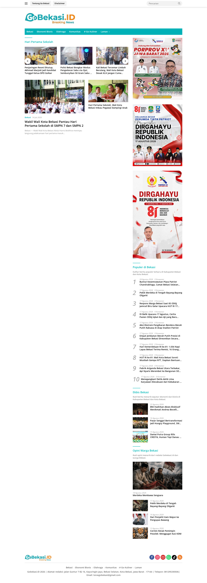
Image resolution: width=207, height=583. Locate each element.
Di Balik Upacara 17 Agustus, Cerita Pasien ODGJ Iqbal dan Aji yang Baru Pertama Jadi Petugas (158, 315)
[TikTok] (174, 557)
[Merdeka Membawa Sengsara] (157, 476)
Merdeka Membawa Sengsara (148, 495)
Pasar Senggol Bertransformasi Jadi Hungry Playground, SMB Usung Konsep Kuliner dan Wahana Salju (166, 422)
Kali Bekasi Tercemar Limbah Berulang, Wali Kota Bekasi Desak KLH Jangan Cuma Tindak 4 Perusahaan (111, 70)
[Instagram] (157, 557)
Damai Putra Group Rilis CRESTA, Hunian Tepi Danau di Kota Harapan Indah (166, 436)
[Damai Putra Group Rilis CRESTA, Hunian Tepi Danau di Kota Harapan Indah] (140, 436)
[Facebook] (151, 557)
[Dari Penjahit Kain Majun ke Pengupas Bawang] (140, 519)
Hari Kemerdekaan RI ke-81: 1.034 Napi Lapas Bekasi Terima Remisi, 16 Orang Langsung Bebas (160, 348)
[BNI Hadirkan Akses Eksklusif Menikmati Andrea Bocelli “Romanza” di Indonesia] (140, 409)
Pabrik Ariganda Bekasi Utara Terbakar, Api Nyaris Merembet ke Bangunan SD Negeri (160, 369)
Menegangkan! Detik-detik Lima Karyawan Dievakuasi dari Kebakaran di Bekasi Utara (161, 380)
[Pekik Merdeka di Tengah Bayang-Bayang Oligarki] (140, 505)
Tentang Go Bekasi (40, 3)
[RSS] (179, 557)
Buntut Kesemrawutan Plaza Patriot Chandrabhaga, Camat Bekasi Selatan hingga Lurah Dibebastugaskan (159, 283)
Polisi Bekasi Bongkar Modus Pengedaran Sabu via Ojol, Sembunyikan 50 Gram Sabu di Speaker (76, 70)
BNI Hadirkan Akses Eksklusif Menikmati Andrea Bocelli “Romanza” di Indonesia (165, 408)
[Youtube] (163, 557)
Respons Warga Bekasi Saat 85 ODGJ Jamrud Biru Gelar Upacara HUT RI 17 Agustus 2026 (159, 305)
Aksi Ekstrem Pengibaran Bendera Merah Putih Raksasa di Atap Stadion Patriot (161, 326)
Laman (104, 31)
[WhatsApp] (168, 557)
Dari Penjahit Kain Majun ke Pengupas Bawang (164, 518)
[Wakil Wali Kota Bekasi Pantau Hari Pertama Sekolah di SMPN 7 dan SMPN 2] (55, 96)
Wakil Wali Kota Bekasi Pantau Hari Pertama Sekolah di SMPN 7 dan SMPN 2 (54, 124)
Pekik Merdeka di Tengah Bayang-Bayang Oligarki (161, 294)
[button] (179, 3)
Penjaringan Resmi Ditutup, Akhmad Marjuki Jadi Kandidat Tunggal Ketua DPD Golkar (40, 70)
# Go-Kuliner (90, 31)
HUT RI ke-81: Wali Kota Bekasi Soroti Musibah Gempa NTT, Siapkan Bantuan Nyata (160, 359)
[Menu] (27, 3)
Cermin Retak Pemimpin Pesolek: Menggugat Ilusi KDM (165, 532)
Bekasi (30, 31)
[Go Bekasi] (50, 17)
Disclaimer (60, 3)
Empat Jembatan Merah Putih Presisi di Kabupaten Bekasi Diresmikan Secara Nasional (160, 337)
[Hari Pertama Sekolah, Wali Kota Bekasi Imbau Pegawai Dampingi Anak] (108, 91)
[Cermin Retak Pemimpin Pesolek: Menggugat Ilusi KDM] (140, 533)
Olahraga (61, 31)
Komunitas (74, 31)
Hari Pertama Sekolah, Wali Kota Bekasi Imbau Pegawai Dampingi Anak (107, 106)
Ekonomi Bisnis (45, 31)
